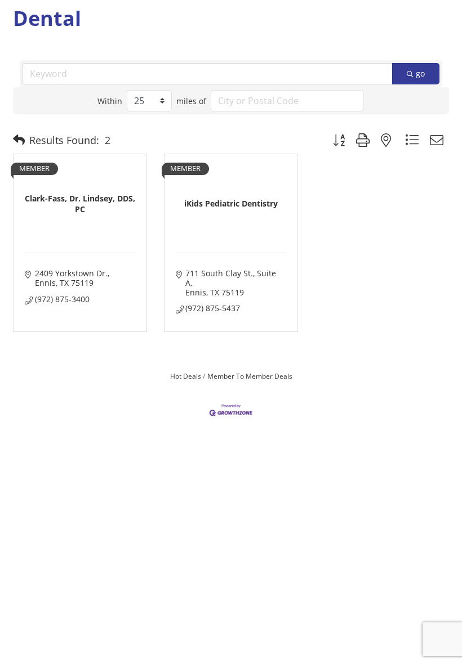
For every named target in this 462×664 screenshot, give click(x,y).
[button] (19, 140)
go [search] (420, 73)
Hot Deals (185, 375)
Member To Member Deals (249, 375)
